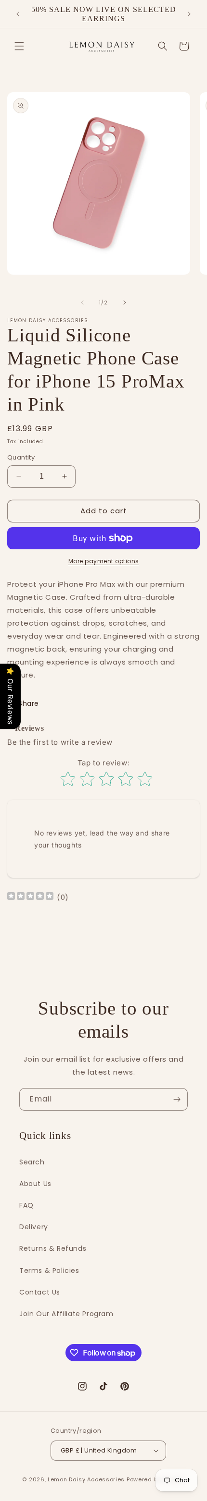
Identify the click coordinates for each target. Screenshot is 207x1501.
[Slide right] (124, 302)
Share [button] (28, 703)
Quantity (21, 457)
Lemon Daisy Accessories (86, 1479)
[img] (30, 897)
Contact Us (39, 1292)
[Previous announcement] (17, 13)
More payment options (103, 561)
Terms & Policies (49, 1270)
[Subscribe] (176, 1099)
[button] (19, 46)
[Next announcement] (189, 13)
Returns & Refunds (52, 1248)
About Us (35, 1183)
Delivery (33, 1227)
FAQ (26, 1205)
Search (32, 1162)
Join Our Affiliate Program (66, 1314)
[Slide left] (82, 302)
